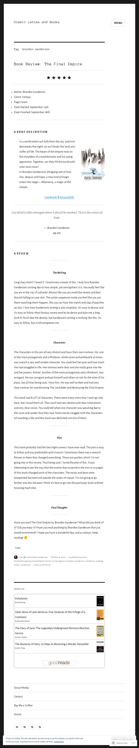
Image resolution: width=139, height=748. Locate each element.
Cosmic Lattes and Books (37, 22)
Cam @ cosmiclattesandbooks (33, 557)
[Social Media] (17, 727)
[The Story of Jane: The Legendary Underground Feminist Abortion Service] (100, 630)
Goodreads (51, 197)
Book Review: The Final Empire (48, 64)
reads (16, 565)
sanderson (25, 565)
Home (17, 714)
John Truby (21, 648)
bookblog (73, 557)
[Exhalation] (100, 600)
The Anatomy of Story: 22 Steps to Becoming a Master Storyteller (52, 644)
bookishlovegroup (22, 561)
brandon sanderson (75, 561)
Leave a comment (42, 565)
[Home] (40, 727)
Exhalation (21, 598)
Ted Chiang (21, 602)
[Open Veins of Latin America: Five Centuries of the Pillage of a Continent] (100, 614)
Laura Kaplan (22, 637)
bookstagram (58, 561)
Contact (18, 696)
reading (99, 561)
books (48, 561)
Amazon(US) (67, 197)
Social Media (21, 687)
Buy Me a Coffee (23, 705)
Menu (118, 23)
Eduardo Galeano (23, 621)
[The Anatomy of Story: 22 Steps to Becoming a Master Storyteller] (100, 646)
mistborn (90, 561)
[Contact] (25, 727)
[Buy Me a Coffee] (32, 727)
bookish (83, 557)
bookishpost (38, 561)
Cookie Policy (59, 742)
